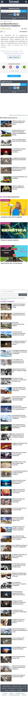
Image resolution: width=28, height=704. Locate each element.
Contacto (5, 693)
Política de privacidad (14, 695)
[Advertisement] (14, 104)
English (25, 28)
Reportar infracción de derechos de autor (19, 115)
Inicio (1, 21)
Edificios (22, 298)
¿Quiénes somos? (19, 693)
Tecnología (19, 690)
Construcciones (3, 299)
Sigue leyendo (14, 57)
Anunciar (24, 695)
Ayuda (11, 693)
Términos (19, 17)
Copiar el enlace (15, 71)
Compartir (24, 31)
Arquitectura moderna (12, 298)
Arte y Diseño (8, 21)
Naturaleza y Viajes (16, 686)
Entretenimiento (11, 688)
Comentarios (23, 294)
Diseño (18, 298)
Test (4, 197)
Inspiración (12, 690)
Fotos (5, 298)
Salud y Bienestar (7, 686)
